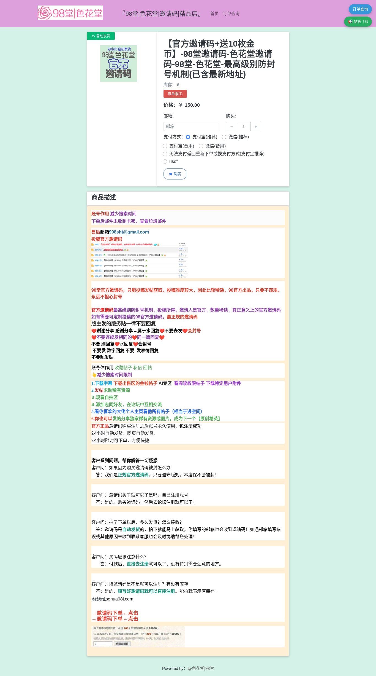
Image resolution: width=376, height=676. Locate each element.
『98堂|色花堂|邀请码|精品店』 (161, 13)
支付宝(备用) (181, 146)
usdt (173, 161)
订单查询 (231, 13)
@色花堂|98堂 (201, 668)
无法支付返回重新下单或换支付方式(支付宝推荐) (217, 153)
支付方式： (175, 137)
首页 (214, 13)
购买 (174, 173)
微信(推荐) (238, 137)
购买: (231, 116)
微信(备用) (215, 146)
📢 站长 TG (358, 21)
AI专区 (166, 383)
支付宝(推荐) (204, 137)
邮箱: (168, 116)
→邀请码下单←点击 (114, 613)
